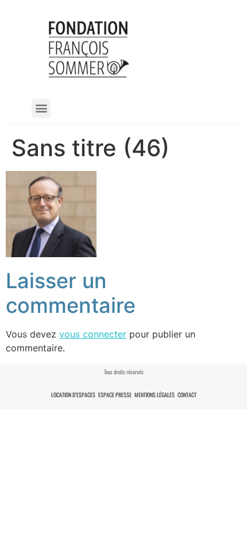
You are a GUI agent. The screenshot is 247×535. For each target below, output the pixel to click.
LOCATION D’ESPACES (73, 394)
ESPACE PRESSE (115, 394)
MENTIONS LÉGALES (154, 394)
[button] (41, 108)
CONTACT (186, 394)
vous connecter (92, 334)
